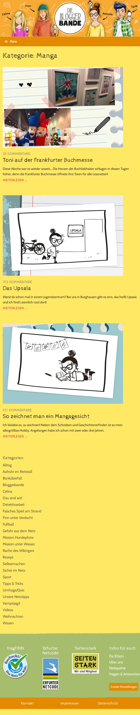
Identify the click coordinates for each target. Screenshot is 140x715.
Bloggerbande (13, 485)
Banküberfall (12, 478)
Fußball (8, 524)
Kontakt (27, 703)
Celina (7, 491)
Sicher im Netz (14, 570)
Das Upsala (17, 288)
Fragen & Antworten (124, 674)
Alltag (7, 465)
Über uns (116, 662)
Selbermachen (14, 564)
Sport (7, 577)
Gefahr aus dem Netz (19, 531)
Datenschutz (108, 703)
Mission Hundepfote (18, 537)
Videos (8, 610)
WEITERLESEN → (15, 180)
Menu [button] (13, 41)
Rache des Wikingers (18, 550)
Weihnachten (13, 616)
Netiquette (117, 668)
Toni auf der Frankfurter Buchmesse (48, 160)
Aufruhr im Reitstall (17, 471)
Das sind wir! (12, 498)
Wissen (8, 623)
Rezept (8, 557)
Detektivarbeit (14, 504)
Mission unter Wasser (19, 544)
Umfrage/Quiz (13, 590)
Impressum (69, 703)
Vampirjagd (11, 603)
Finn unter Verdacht (18, 517)
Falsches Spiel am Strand (22, 511)
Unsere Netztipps (16, 596)
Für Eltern (116, 656)
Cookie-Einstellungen (124, 686)
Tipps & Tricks (13, 583)
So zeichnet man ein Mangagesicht (46, 416)
